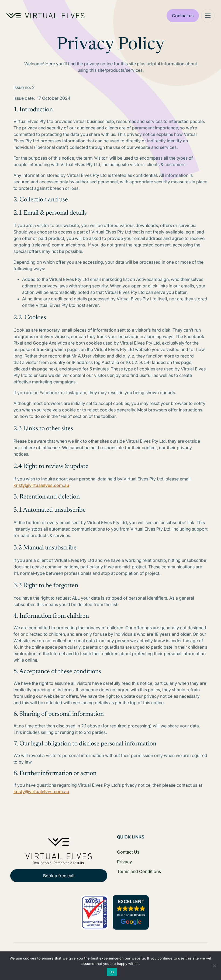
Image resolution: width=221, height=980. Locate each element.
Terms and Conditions (139, 871)
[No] (214, 965)
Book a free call (58, 875)
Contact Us (128, 852)
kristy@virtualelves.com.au (41, 485)
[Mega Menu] (208, 15)
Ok (111, 972)
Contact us (183, 15)
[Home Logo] (45, 15)
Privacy (124, 861)
